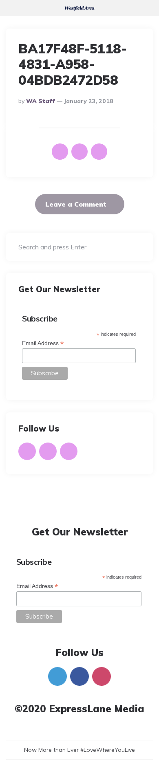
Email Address (43, 343)
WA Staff (40, 101)
